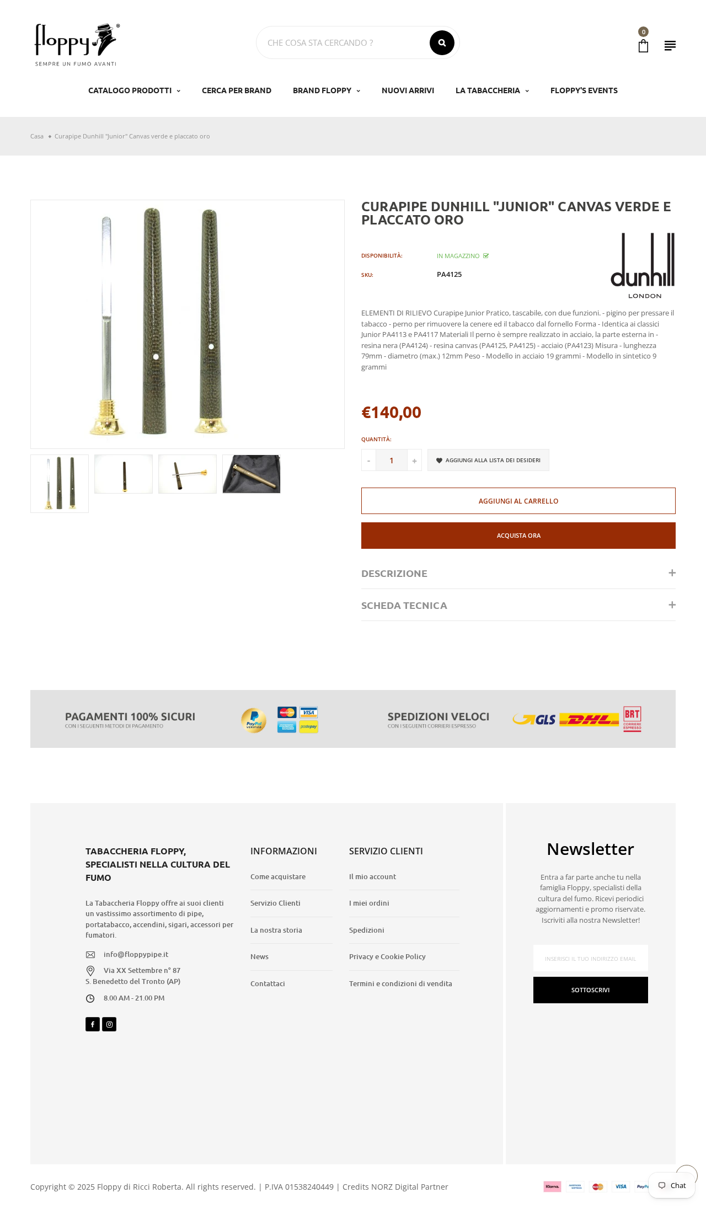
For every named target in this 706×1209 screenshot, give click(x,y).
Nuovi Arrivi (408, 90)
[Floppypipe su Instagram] (109, 1024)
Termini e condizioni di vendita (400, 983)
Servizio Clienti (275, 903)
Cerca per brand (236, 90)
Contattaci (267, 983)
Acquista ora (519, 535)
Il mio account (372, 876)
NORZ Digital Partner (409, 1186)
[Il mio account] (670, 45)
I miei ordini (369, 903)
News (259, 956)
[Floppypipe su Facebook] (92, 1024)
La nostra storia (276, 930)
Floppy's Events (584, 90)
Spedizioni (366, 930)
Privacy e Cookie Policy (387, 956)
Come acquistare (278, 876)
